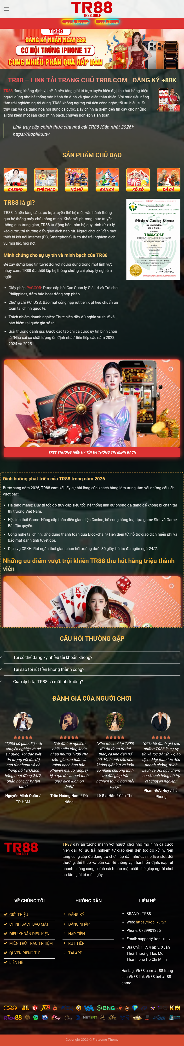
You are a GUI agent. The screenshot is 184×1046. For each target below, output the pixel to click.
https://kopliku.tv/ (151, 922)
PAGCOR (34, 288)
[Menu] (6, 9)
